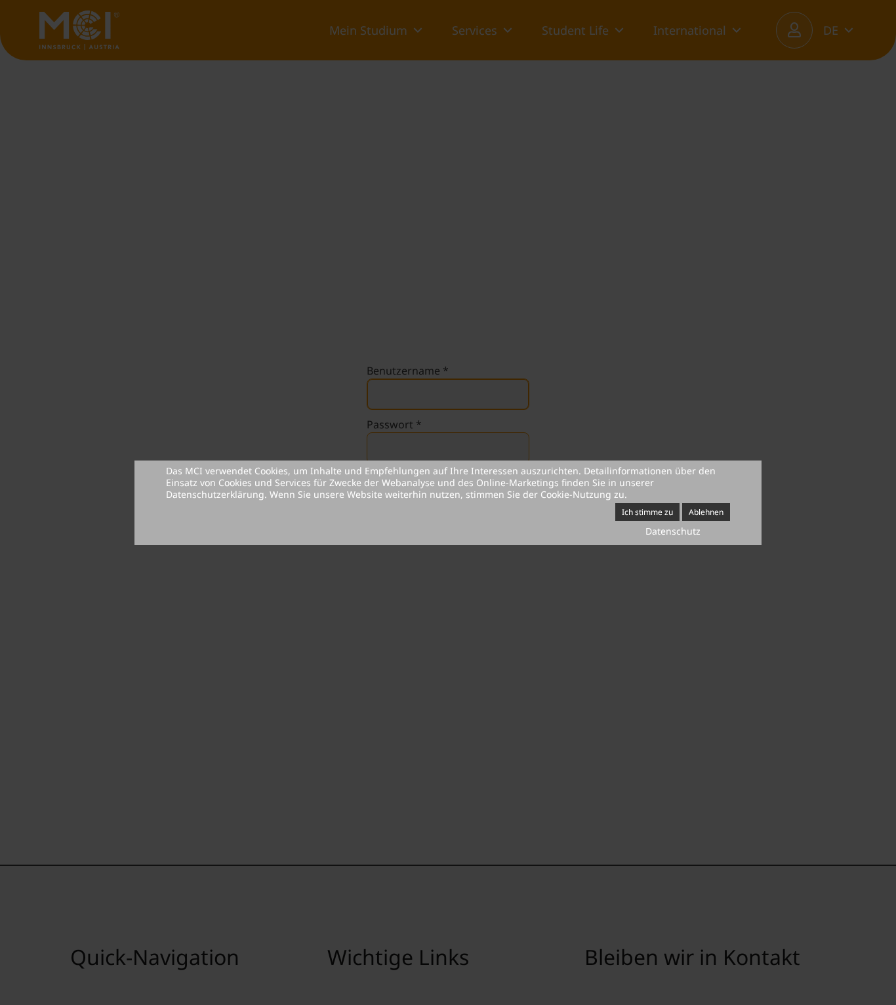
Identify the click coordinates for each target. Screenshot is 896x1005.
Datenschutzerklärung (215, 494)
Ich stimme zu (647, 512)
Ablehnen (706, 512)
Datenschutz (673, 531)
